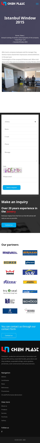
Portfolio (4, 417)
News (3, 384)
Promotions (5, 391)
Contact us (9, 225)
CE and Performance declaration (11, 395)
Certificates (5, 380)
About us (4, 406)
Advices (3, 377)
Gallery (3, 420)
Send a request (11, 187)
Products (4, 409)
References (5, 387)
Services (4, 413)
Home (17, 35)
